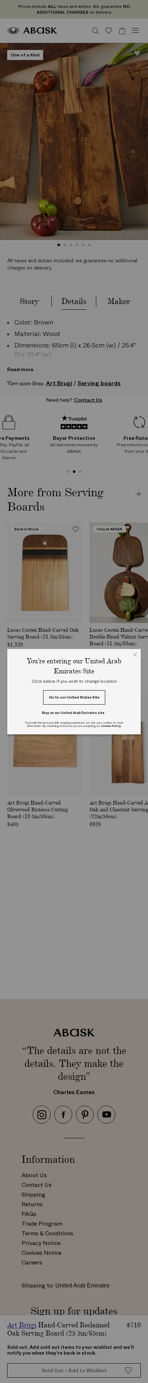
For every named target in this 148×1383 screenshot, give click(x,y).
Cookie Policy (111, 726)
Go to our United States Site (74, 697)
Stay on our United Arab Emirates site (73, 712)
